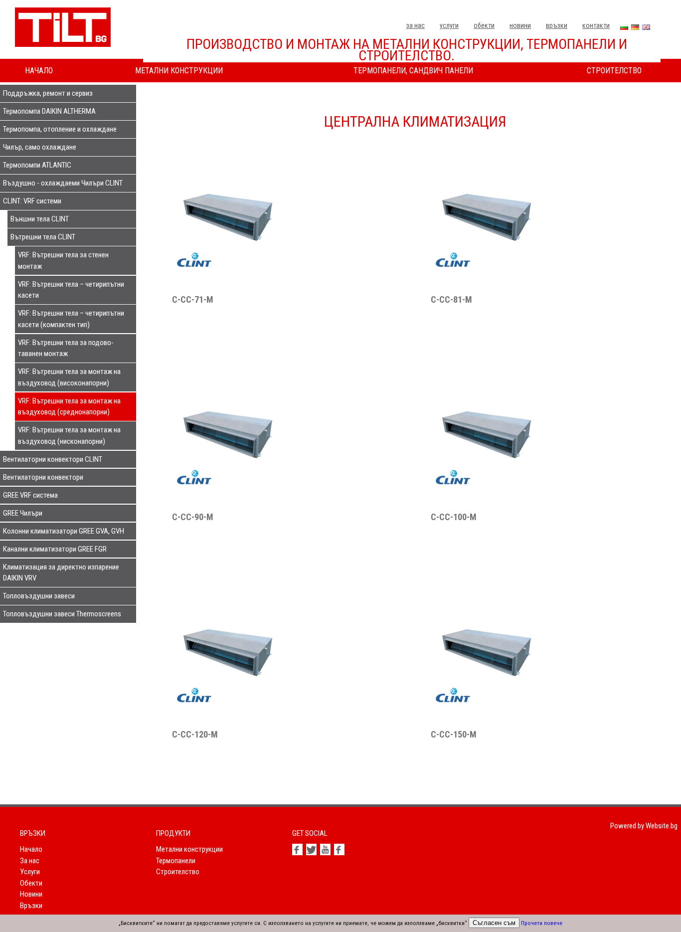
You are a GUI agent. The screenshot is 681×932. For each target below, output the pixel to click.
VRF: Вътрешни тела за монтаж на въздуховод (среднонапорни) (69, 406)
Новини (520, 25)
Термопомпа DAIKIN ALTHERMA (49, 111)
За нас (415, 25)
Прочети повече (541, 923)
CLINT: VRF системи (32, 200)
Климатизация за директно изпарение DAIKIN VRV (61, 572)
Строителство (614, 70)
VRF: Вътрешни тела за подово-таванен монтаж (66, 348)
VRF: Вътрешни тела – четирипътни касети (71, 290)
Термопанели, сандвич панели (413, 70)
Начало (39, 70)
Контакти (596, 25)
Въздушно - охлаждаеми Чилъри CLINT (63, 183)
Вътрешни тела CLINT (42, 236)
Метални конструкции (179, 70)
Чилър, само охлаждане (39, 147)
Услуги (449, 25)
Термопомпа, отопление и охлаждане (60, 129)
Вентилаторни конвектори (43, 477)
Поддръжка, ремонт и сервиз (48, 93)
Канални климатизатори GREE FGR (55, 549)
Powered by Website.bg (644, 825)
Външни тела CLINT (39, 218)
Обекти (484, 25)
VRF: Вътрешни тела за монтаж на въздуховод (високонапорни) (69, 377)
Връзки (556, 25)
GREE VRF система (30, 495)
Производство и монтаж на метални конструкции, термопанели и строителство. (406, 50)
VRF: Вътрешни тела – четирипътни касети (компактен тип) (71, 319)
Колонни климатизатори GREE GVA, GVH (63, 531)
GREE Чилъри (22, 513)
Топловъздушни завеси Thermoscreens (62, 613)
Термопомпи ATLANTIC (37, 165)
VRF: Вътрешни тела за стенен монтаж (63, 260)
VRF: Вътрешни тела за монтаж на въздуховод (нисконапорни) (69, 435)
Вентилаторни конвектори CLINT (52, 459)
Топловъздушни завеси (39, 595)
